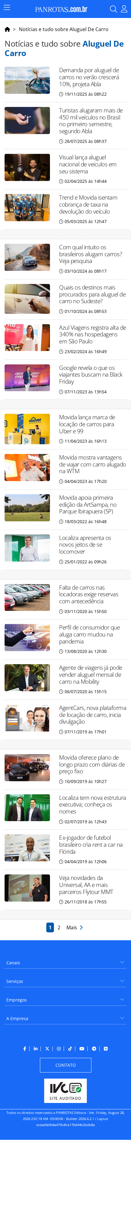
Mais (73, 927)
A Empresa (17, 1018)
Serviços (14, 981)
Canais (13, 963)
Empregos (16, 1000)
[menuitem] (65, 960)
